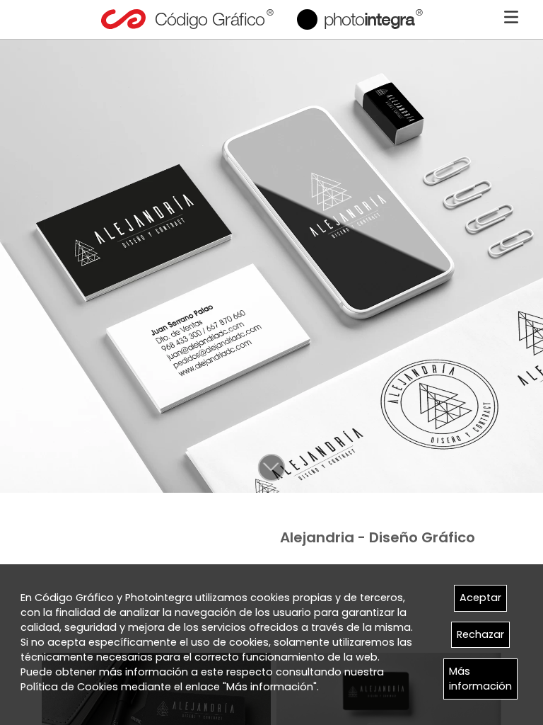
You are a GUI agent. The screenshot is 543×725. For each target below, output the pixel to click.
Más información (480, 678)
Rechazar (480, 634)
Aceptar (480, 597)
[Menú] (511, 17)
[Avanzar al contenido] (271, 467)
